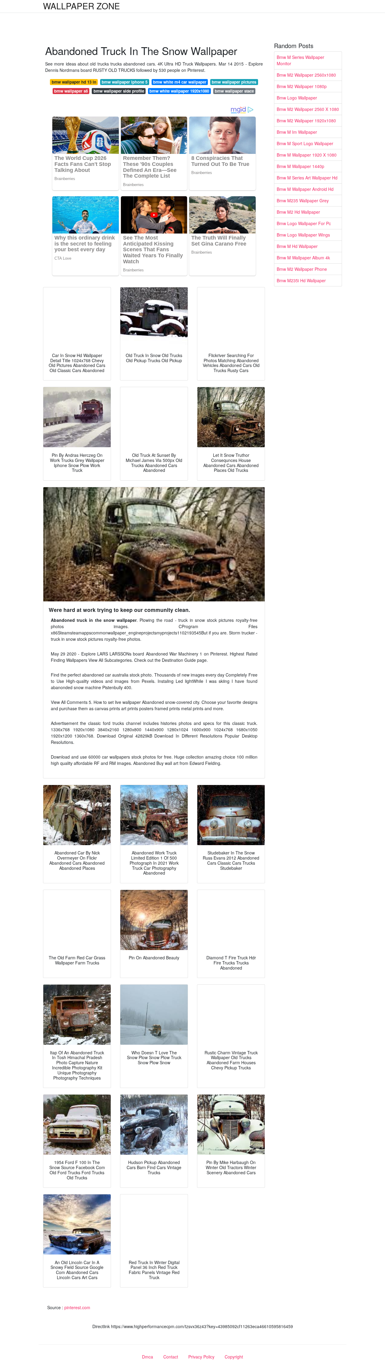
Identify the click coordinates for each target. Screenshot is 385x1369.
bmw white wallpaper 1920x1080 (179, 91)
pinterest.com (77, 1307)
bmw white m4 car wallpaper (179, 82)
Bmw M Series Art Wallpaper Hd (307, 178)
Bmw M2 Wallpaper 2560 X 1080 (308, 109)
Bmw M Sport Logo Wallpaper (305, 143)
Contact (170, 1357)
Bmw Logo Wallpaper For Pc (304, 223)
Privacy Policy (201, 1357)
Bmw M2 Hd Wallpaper (298, 212)
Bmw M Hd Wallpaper (297, 246)
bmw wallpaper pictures (234, 82)
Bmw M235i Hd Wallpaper (301, 280)
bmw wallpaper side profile (119, 91)
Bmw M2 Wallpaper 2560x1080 (306, 75)
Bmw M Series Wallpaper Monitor (300, 60)
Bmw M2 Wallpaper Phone (302, 269)
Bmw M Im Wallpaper (297, 132)
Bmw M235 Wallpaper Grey (303, 200)
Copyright (234, 1357)
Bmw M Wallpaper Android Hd (305, 189)
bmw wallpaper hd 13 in (74, 82)
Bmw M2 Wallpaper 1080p (302, 86)
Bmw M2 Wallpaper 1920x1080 (306, 121)
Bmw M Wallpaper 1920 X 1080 (307, 155)
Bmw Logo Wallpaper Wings (303, 235)
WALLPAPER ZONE (81, 5)
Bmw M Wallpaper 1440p (300, 166)
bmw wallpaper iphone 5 (124, 82)
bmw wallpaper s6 (71, 91)
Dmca (147, 1357)
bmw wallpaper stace (234, 91)
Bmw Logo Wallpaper (297, 98)
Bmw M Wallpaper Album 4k (303, 258)
